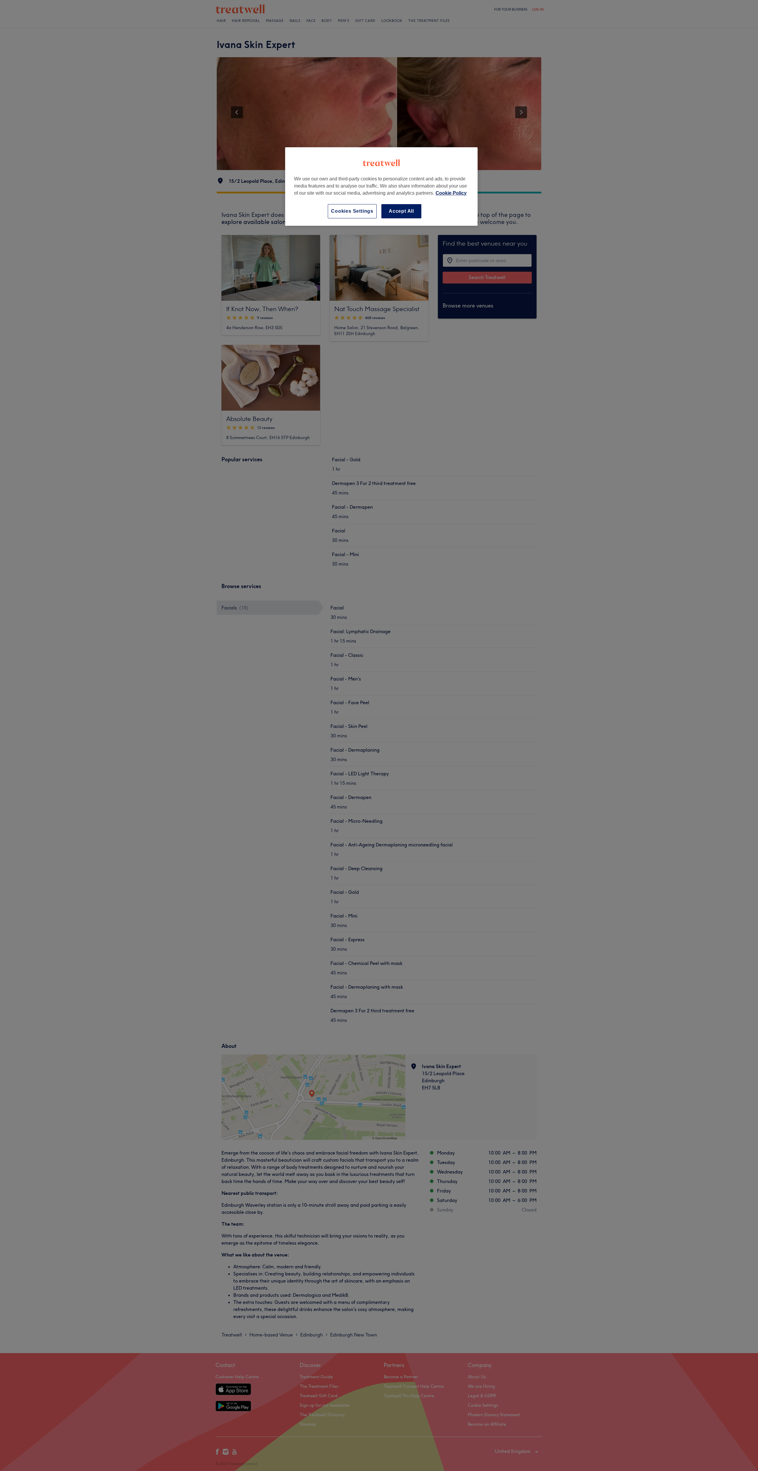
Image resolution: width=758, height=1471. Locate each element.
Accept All (401, 211)
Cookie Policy (451, 193)
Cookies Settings (352, 211)
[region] (381, 186)
